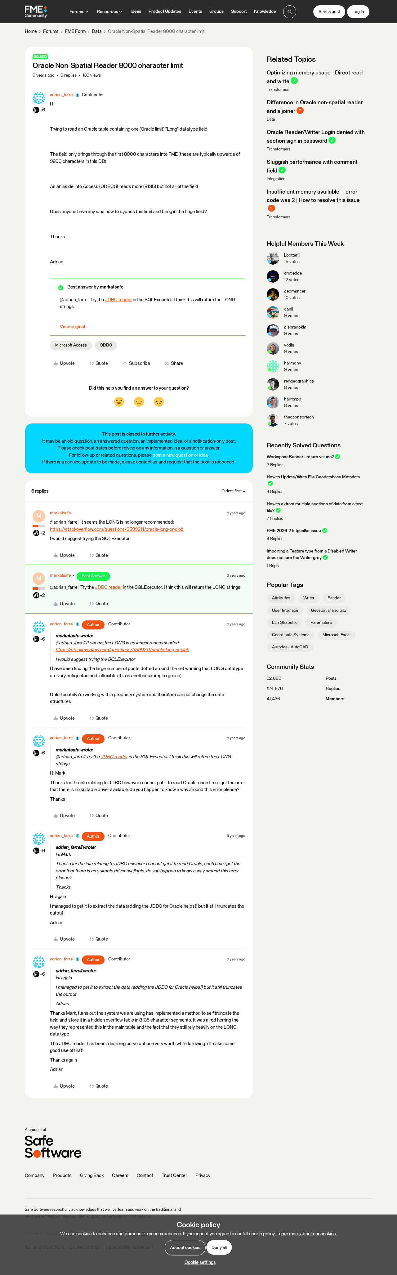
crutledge (293, 273)
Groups (216, 11)
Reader (334, 598)
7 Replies (275, 519)
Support (239, 11)
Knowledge (265, 11)
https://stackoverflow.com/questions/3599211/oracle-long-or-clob (117, 529)
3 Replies (275, 465)
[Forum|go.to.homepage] (36, 12)
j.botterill (292, 255)
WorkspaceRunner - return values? (300, 457)
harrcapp (292, 399)
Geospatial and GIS (328, 610)
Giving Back (92, 1175)
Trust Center (174, 1175)
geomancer (295, 291)
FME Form (75, 31)
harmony (292, 363)
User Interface (285, 610)
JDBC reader (118, 300)
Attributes (281, 598)
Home (31, 31)
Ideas (136, 11)
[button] (329, 12)
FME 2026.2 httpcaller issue (294, 531)
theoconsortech (299, 417)
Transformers (279, 90)
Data (97, 31)
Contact (145, 1175)
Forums (51, 31)
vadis (289, 345)
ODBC (106, 345)
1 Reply (273, 566)
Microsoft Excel (336, 635)
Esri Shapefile (284, 622)
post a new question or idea (180, 455)
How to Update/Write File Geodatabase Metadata (313, 477)
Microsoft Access (71, 345)
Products (62, 1175)
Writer (308, 598)
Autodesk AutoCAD (290, 647)
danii (288, 309)
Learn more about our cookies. (306, 1234)
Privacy (202, 1175)
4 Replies (275, 492)
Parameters (321, 622)
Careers (120, 1175)
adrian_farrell (62, 95)
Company (34, 1175)
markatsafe (60, 513)
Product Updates (165, 11)
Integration (276, 179)
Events (195, 11)
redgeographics (299, 381)
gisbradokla (295, 327)
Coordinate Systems (291, 635)
